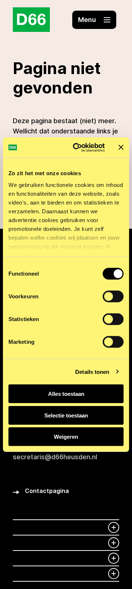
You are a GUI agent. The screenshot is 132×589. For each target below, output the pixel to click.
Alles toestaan (66, 394)
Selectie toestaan (66, 415)
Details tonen (92, 371)
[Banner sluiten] (121, 147)
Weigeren (66, 437)
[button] (94, 20)
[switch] (113, 296)
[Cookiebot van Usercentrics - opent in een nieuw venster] (77, 147)
